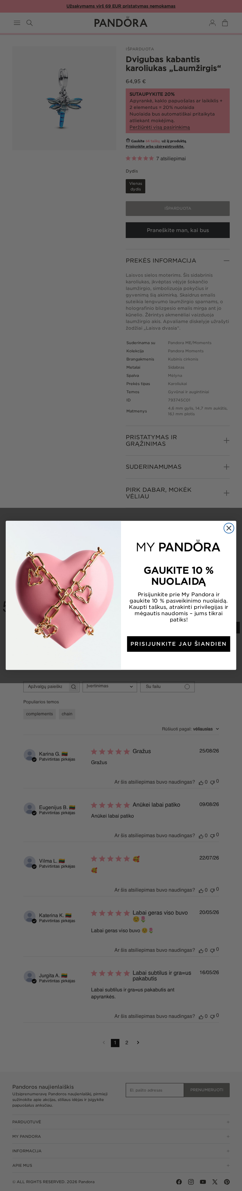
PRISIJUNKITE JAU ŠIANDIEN (178, 644)
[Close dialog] (229, 528)
